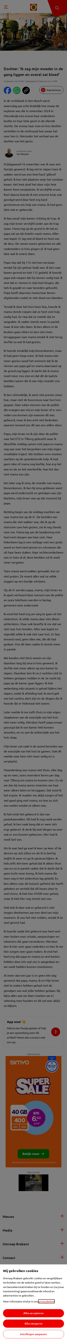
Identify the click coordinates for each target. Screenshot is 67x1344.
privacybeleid (46, 1301)
